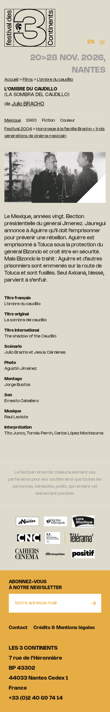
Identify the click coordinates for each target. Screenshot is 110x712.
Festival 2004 (18, 129)
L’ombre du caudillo (55, 80)
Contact (18, 628)
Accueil (11, 80)
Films (28, 80)
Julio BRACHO (27, 104)
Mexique (12, 121)
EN (90, 42)
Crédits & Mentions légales (64, 628)
